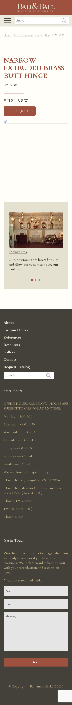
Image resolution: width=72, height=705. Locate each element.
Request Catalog (17, 367)
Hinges (39, 35)
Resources (12, 345)
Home (7, 35)
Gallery (9, 352)
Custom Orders (16, 330)
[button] (7, 20)
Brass (47, 35)
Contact (10, 359)
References (12, 337)
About (9, 322)
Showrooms (18, 251)
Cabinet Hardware (23, 35)
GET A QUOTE (20, 111)
